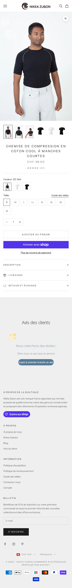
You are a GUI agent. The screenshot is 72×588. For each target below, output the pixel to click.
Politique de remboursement (18, 471)
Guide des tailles (60, 195)
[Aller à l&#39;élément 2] (18, 132)
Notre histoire (10, 437)
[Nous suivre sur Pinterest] (22, 544)
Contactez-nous (11, 482)
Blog (5, 443)
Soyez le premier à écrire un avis (36, 362)
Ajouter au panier (36, 234)
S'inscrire (16, 531)
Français (46, 554)
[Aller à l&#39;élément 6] (61, 131)
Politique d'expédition (14, 465)
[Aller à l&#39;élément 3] (29, 132)
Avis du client (10, 448)
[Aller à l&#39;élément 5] (51, 131)
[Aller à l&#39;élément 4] (40, 131)
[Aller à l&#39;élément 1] (8, 132)
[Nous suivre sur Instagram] (13, 544)
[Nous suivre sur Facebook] (5, 544)
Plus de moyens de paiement (36, 252)
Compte (7, 487)
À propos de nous (12, 431)
